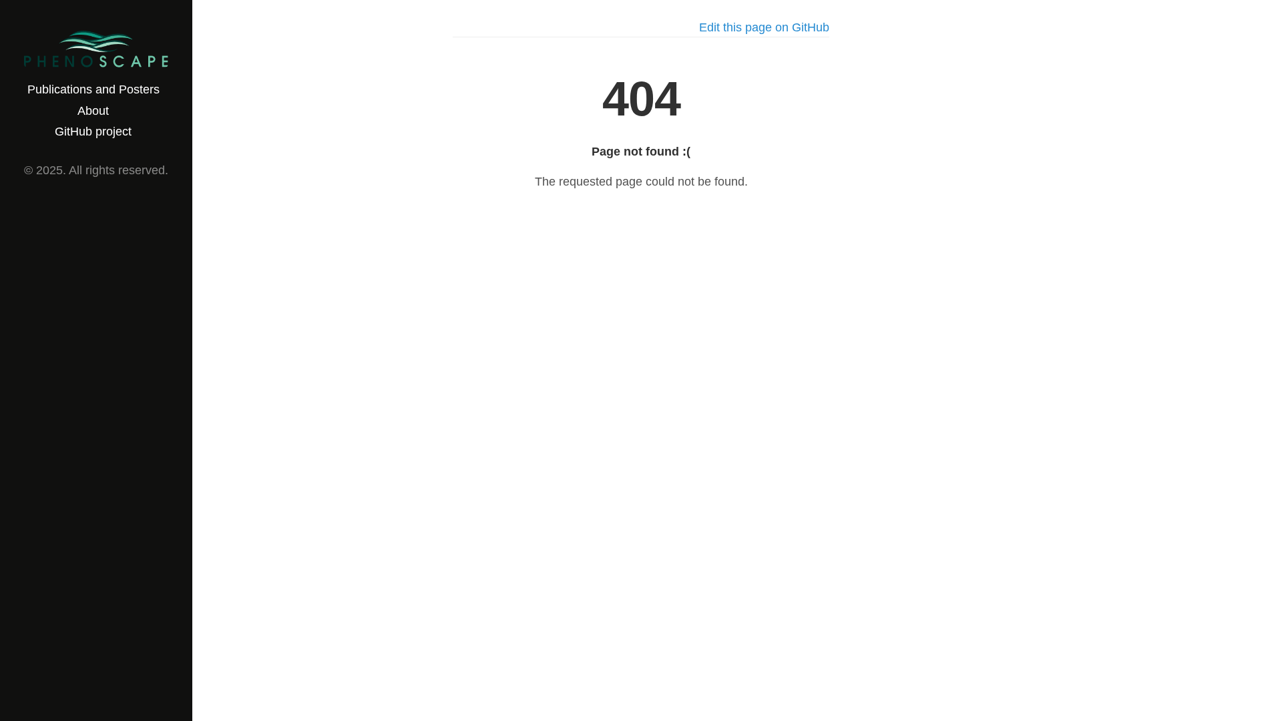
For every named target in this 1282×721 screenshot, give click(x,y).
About (93, 110)
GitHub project (93, 131)
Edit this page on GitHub (764, 27)
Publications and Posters (93, 89)
